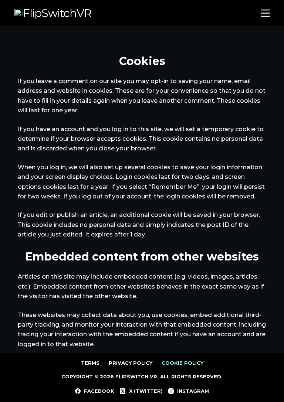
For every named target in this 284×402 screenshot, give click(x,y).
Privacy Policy (130, 363)
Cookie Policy (182, 363)
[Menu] (264, 13)
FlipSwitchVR (57, 13)
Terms (90, 363)
